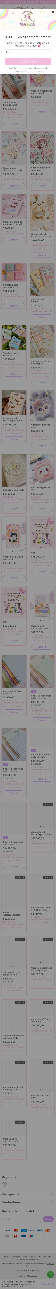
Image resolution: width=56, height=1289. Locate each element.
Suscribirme (28, 61)
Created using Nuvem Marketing (28, 72)
